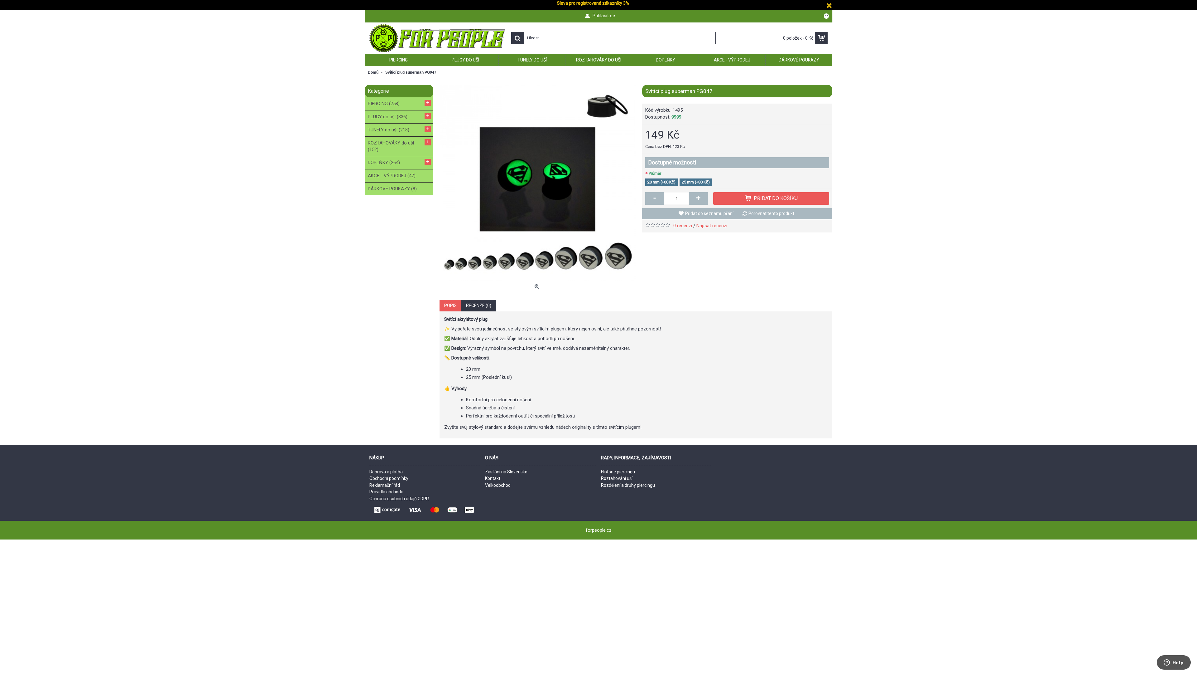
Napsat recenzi (711, 225)
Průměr (655, 173)
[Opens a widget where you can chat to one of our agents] (1173, 663)
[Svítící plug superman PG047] (538, 183)
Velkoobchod (498, 485)
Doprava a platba (386, 471)
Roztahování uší (616, 478)
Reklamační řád (384, 485)
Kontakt (492, 478)
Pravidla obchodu (386, 491)
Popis (450, 305)
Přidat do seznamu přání (709, 213)
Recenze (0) (478, 305)
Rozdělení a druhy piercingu (628, 485)
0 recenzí (682, 225)
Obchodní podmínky (388, 478)
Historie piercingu (618, 471)
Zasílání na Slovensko (506, 471)
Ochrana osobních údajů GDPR (399, 498)
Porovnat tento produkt (771, 213)
